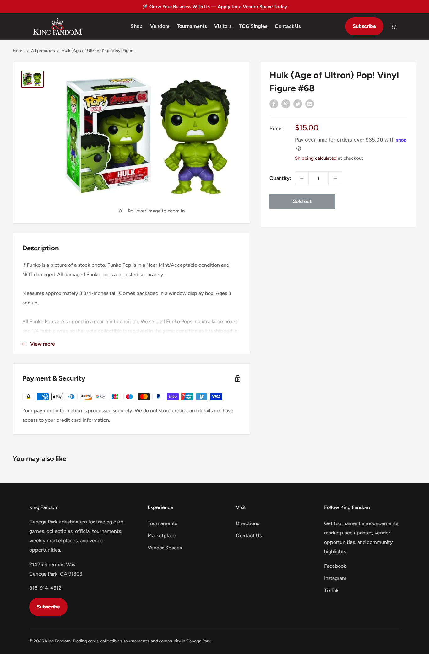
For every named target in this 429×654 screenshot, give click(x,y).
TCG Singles (253, 26)
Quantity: (280, 178)
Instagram (335, 578)
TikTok (331, 590)
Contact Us (288, 26)
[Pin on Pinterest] (285, 103)
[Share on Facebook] (273, 103)
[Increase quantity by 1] (335, 178)
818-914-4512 (45, 588)
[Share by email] (309, 103)
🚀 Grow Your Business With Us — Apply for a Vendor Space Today (214, 6)
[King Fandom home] (57, 26)
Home (19, 50)
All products (43, 50)
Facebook (335, 566)
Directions (247, 523)
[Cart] (393, 26)
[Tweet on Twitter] (297, 103)
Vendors (159, 26)
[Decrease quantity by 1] (301, 178)
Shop (137, 26)
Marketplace (162, 536)
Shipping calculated (316, 158)
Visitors (222, 26)
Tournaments (192, 26)
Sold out (302, 201)
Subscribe (364, 26)
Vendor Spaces (165, 548)
